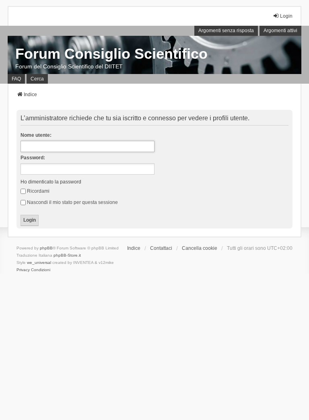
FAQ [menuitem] (16, 79)
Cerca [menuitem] (37, 79)
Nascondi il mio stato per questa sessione (72, 202)
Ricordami (38, 191)
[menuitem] (23, 270)
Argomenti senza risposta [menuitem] (226, 30)
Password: (33, 158)
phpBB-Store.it (67, 255)
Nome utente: (36, 135)
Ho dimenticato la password (51, 182)
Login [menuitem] (286, 16)
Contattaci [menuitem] (161, 248)
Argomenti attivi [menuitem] (280, 30)
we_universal (39, 262)
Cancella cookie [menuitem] (199, 248)
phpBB (46, 248)
